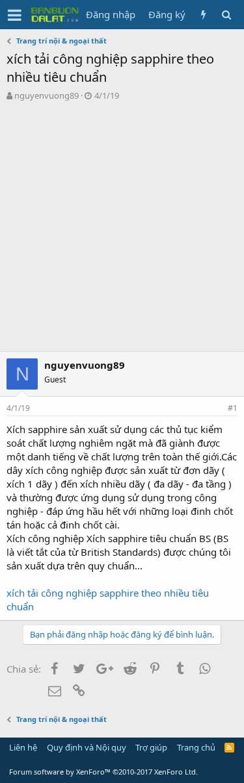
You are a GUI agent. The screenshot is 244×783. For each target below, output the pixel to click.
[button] (15, 15)
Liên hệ (23, 747)
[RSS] (229, 747)
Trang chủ (196, 747)
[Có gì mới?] (203, 15)
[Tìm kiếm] (226, 15)
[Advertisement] (122, 229)
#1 (232, 408)
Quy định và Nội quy (86, 747)
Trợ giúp (151, 747)
